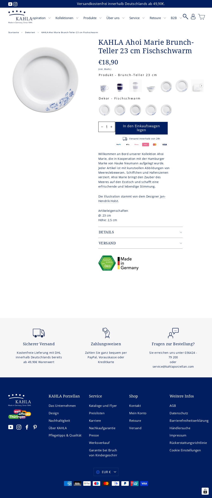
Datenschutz (179, 413)
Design (54, 413)
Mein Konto (137, 413)
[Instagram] (15, 3)
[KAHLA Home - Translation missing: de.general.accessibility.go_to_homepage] (20, 17)
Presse (94, 435)
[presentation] (201, 85)
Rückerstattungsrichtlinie (187, 443)
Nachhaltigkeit (59, 420)
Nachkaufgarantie (102, 428)
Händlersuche (180, 428)
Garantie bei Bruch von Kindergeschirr (103, 452)
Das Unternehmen (62, 405)
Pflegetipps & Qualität (65, 435)
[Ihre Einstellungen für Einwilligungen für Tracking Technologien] (205, 491)
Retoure (156, 18)
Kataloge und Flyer (103, 405)
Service (134, 18)
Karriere (95, 420)
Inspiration (38, 18)
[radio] (104, 85)
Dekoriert (30, 32)
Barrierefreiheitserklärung (187, 420)
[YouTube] (10, 3)
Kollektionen (64, 18)
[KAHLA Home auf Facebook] (26, 427)
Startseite (13, 32)
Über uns (113, 18)
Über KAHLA (58, 428)
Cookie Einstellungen (185, 450)
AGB (173, 405)
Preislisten (97, 413)
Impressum (178, 435)
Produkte (90, 18)
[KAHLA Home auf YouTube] (10, 427)
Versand (135, 428)
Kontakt (135, 405)
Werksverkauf (99, 443)
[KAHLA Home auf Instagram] (18, 427)
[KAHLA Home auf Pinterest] (35, 427)
